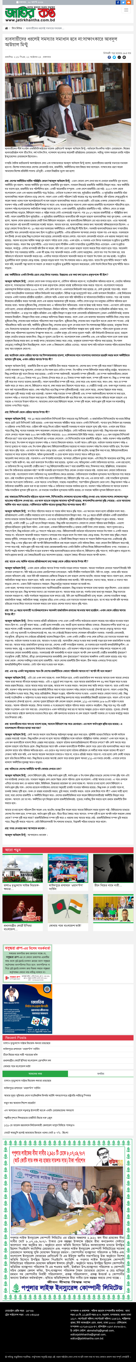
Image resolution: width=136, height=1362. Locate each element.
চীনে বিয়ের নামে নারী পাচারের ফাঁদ (20, 1054)
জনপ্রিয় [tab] (100, 1073)
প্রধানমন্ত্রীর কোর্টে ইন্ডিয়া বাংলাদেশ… (18, 927)
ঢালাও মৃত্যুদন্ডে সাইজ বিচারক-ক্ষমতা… (22, 887)
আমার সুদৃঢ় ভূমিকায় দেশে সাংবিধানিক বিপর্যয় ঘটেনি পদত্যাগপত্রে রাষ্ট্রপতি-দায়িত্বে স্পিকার (47, 1095)
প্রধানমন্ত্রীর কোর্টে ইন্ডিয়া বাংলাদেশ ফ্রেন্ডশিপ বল (27, 1060)
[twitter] (114, 57)
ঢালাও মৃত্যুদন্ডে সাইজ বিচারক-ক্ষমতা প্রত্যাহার (26, 1043)
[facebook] (109, 57)
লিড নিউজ (17, 28)
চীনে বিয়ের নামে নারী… (108, 885)
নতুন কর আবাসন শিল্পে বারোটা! (19, 1103)
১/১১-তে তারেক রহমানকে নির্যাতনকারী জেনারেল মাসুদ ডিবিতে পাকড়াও (39, 1125)
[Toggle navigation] (126, 10)
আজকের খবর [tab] (35, 1073)
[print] (124, 57)
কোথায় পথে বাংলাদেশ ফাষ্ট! (65, 925)
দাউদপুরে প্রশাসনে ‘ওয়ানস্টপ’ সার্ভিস (66, 887)
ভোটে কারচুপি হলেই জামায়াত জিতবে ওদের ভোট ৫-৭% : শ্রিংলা (36, 1132)
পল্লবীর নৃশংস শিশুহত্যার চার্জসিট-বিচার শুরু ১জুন (28, 1118)
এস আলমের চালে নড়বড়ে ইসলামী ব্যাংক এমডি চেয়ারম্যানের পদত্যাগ (39, 1110)
